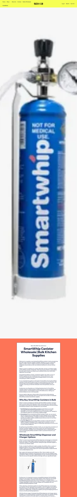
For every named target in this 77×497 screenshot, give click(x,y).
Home (4, 1)
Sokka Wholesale (27, 1)
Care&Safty (5, 5)
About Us (14, 1)
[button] (67, 4)
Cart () (72, 4)
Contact (19, 1)
